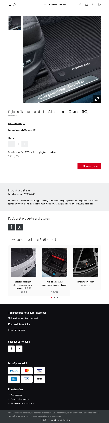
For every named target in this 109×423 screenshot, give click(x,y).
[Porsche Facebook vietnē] (11, 349)
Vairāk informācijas (16, 123)
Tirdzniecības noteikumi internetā (23, 318)
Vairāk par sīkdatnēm (60, 420)
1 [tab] (51, 297)
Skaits (11, 138)
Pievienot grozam (90, 166)
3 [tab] (57, 297)
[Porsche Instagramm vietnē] (19, 349)
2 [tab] (54, 297)
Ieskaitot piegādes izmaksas (43, 152)
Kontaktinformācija (16, 329)
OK (44, 420)
